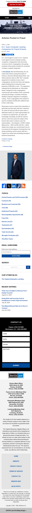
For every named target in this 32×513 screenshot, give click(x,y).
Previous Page (8, 146)
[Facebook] (4, 186)
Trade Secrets (7, 232)
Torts (5, 207)
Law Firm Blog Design (15, 510)
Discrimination (8, 228)
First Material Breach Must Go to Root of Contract (14, 307)
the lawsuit (6, 71)
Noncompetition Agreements (12, 214)
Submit (16, 365)
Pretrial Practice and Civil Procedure (15, 197)
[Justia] (18, 186)
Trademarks (7, 225)
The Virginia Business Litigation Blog (16, 11)
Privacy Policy (16, 466)
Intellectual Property (9, 211)
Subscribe (16, 256)
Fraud (8, 140)
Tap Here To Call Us (16, 4)
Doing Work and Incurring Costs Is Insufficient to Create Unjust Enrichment (15, 299)
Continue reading (7, 139)
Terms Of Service (16, 471)
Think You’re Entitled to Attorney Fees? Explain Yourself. (14, 292)
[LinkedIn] (13, 186)
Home (7, 18)
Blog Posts (16, 486)
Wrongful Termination (10, 235)
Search (28, 267)
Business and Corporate (11, 204)
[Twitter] (8, 186)
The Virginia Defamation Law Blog (13, 279)
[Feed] (23, 186)
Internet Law (7, 221)
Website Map (16, 481)
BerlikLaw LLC (22, 505)
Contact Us (16, 476)
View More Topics (7, 239)
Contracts (6, 201)
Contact (20, 18)
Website (16, 461)
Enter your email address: (9, 249)
